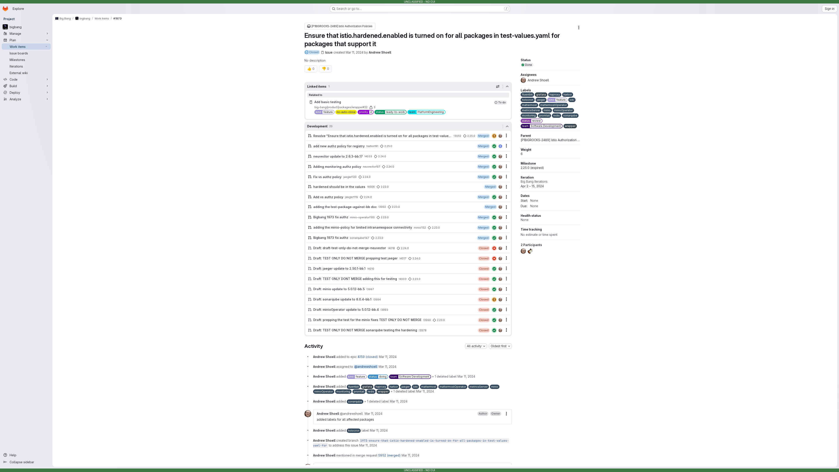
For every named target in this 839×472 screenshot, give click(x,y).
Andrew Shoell (380, 52)
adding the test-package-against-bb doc (345, 207)
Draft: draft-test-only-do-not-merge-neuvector (349, 248)
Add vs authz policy (328, 197)
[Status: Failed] (494, 248)
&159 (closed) (368, 357)
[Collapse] (507, 86)
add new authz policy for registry (339, 146)
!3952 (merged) (389, 455)
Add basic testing (327, 102)
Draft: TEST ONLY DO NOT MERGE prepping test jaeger (355, 258)
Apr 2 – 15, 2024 (532, 186)
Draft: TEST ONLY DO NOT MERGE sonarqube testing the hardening (365, 330)
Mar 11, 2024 (354, 52)
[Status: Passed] (494, 146)
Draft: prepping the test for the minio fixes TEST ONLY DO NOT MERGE (367, 320)
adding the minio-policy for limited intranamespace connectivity (362, 227)
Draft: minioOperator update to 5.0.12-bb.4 (346, 309)
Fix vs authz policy (327, 177)
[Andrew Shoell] (500, 136)
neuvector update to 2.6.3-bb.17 (338, 156)
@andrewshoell (365, 366)
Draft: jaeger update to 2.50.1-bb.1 (339, 268)
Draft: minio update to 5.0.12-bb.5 (339, 289)
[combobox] (476, 346)
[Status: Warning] (494, 136)
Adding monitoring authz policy (337, 166)
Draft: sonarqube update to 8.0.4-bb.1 (342, 299)
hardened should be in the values (339, 187)
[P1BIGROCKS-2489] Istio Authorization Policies (551, 140)
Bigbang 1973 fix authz (330, 217)
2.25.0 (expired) (532, 168)
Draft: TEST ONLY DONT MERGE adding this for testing (355, 279)
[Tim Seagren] (500, 146)
